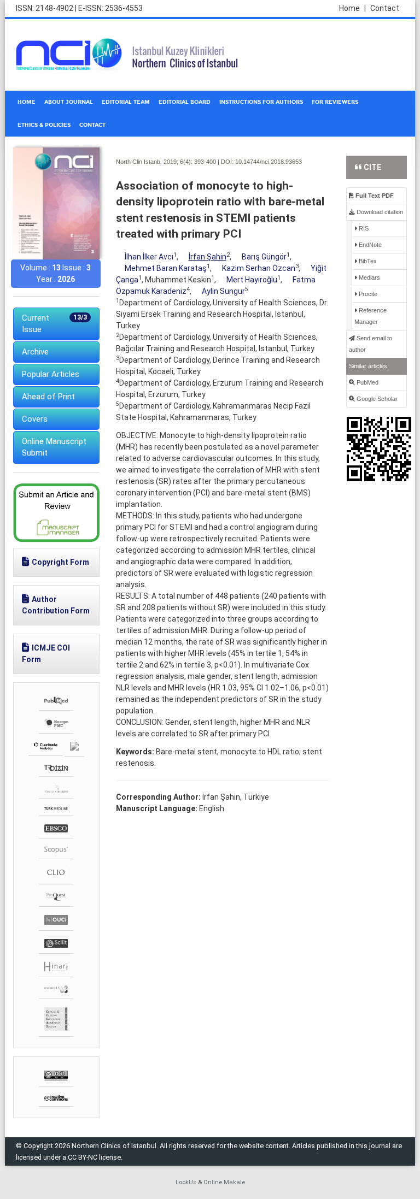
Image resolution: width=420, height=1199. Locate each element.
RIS (363, 228)
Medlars (368, 277)
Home (352, 8)
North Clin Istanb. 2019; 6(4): (154, 161)
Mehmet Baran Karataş (166, 268)
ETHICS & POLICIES (44, 125)
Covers (35, 419)
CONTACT (92, 125)
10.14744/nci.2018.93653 (268, 161)
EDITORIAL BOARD (185, 102)
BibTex (367, 261)
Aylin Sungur (223, 291)
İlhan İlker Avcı (149, 256)
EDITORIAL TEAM (126, 102)
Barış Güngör (264, 256)
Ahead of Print (48, 396)
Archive (35, 352)
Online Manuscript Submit (54, 447)
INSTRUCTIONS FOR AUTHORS (261, 102)
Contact (384, 8)
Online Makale (224, 1182)
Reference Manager (370, 316)
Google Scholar (376, 398)
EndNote (369, 244)
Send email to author (370, 344)
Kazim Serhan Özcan (258, 268)
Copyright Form (60, 562)
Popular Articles (50, 374)
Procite (367, 294)
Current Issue (54, 323)
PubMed (366, 382)
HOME (27, 102)
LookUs (186, 1182)
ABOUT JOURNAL (68, 102)
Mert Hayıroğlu (251, 279)
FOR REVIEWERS (335, 102)
